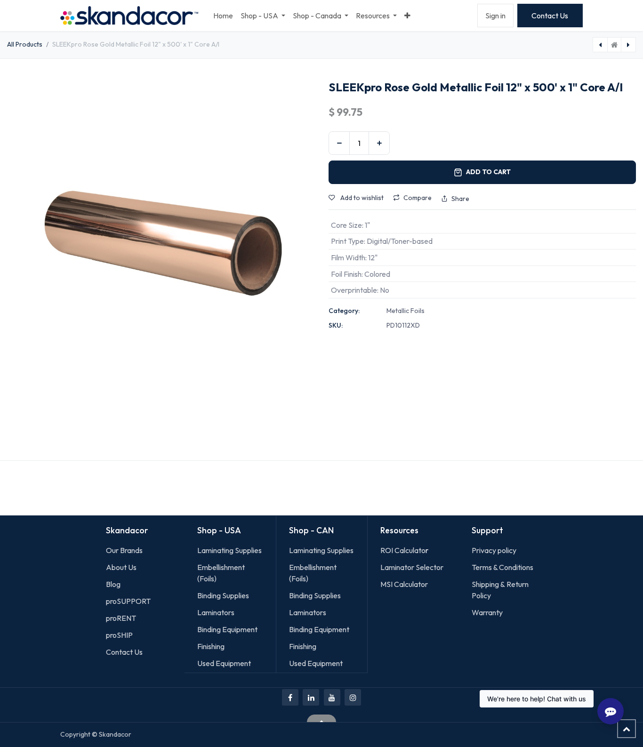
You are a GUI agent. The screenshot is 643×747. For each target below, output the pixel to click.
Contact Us (549, 15)
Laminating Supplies (229, 550)
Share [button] (460, 198)
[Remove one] (339, 143)
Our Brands (124, 550)
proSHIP (120, 635)
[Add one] (379, 143)
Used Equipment (224, 663)
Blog (113, 584)
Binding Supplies (223, 595)
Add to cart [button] (488, 172)
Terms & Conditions (502, 567)
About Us (121, 567)
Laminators (215, 612)
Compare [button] (417, 197)
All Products (24, 44)
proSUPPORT (128, 601)
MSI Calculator (404, 584)
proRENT (121, 618)
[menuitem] (223, 15)
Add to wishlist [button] (361, 197)
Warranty (487, 612)
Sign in (495, 15)
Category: (344, 310)
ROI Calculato (403, 550)
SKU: (336, 325)
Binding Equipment (227, 629)
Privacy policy (494, 550)
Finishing (211, 646)
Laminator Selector (411, 567)
